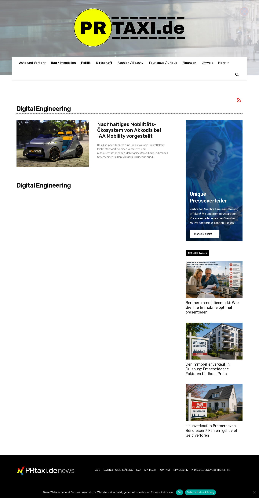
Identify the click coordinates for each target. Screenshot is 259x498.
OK (179, 492)
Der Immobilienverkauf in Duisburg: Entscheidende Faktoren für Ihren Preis (208, 369)
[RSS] (239, 100)
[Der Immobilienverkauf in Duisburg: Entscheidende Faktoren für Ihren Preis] (214, 341)
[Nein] (254, 492)
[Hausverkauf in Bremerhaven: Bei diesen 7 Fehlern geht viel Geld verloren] (214, 402)
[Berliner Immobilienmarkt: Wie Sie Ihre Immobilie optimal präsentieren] (214, 279)
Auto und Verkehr (25, 165)
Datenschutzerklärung (200, 492)
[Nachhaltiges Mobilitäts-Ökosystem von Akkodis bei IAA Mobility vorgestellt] (52, 143)
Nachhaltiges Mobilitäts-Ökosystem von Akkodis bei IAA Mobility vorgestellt (129, 130)
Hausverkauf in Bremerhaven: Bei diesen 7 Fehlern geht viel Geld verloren (211, 431)
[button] (237, 74)
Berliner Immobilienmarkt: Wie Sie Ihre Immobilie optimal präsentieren (212, 307)
